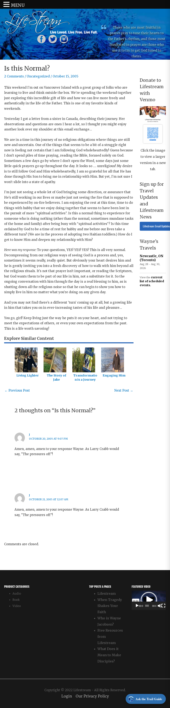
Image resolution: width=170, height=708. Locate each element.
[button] (149, 600)
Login (66, 696)
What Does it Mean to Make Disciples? (109, 655)
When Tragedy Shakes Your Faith (109, 606)
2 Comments (14, 76)
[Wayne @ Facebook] (41, 39)
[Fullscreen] (163, 606)
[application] (149, 600)
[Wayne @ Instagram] (64, 39)
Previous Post (17, 390)
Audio (16, 593)
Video (16, 606)
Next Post (123, 390)
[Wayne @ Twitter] (52, 39)
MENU (18, 5)
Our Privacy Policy (92, 696)
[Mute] (160, 606)
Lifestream (106, 593)
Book (16, 600)
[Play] (137, 606)
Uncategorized (38, 76)
